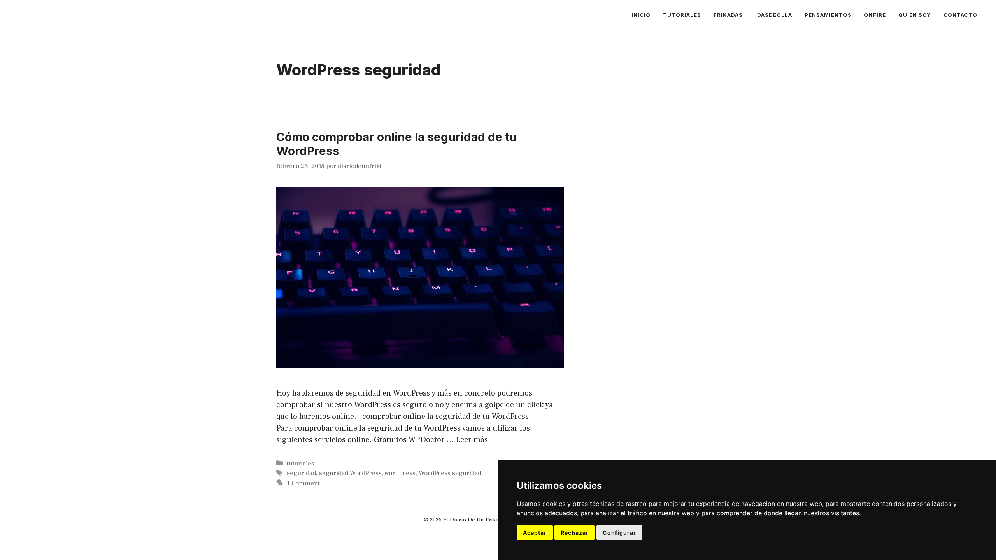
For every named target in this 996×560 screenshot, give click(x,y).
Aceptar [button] (535, 532)
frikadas (728, 15)
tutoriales (682, 15)
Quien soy (914, 15)
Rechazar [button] (575, 532)
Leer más (472, 440)
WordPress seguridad (450, 473)
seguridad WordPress (350, 473)
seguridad (301, 473)
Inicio (641, 15)
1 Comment (303, 483)
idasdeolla (773, 15)
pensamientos (828, 15)
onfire (875, 15)
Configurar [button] (619, 532)
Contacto (960, 15)
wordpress (400, 473)
